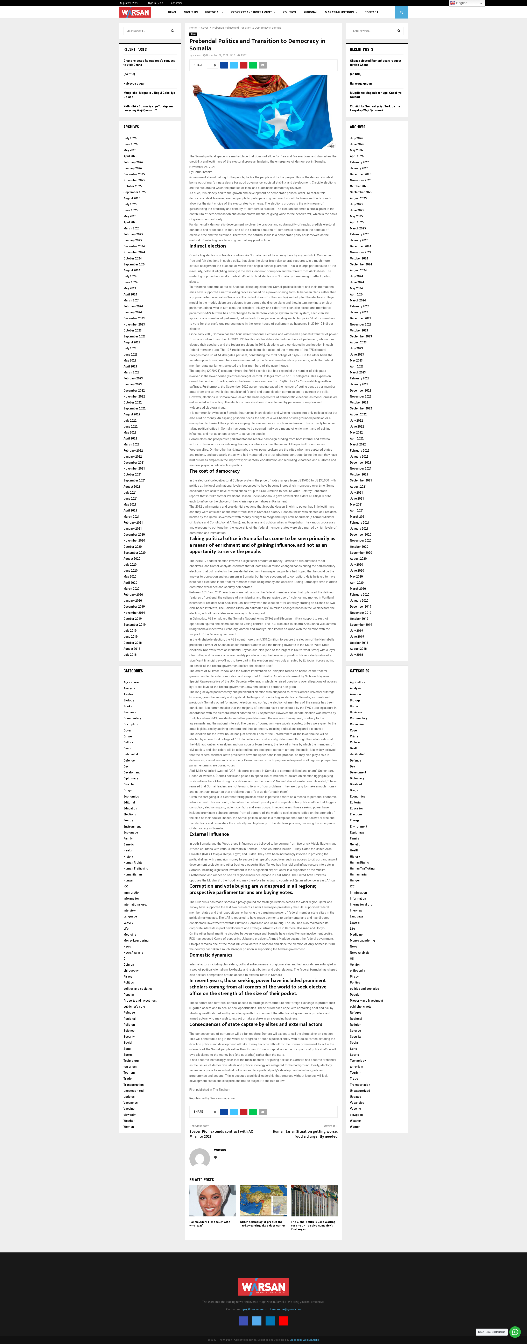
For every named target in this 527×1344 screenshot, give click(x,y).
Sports (128, 1054)
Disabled (129, 784)
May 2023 (130, 360)
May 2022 (130, 432)
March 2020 (131, 588)
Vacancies (131, 1102)
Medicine (130, 934)
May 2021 (130, 504)
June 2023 (131, 354)
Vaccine (129, 1108)
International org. (135, 904)
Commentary (132, 718)
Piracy (128, 976)
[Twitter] (256, 1320)
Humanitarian (133, 874)
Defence (129, 760)
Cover (193, 34)
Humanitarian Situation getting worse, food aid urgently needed (305, 1134)
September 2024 (135, 264)
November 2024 (134, 252)
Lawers (128, 922)
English (461, 3)
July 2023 (130, 348)
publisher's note (134, 1006)
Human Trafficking (136, 868)
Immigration (132, 892)
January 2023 (133, 384)
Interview (130, 910)
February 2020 (133, 594)
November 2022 (134, 396)
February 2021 (133, 522)
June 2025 (131, 210)
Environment (132, 826)
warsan (197, 55)
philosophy (131, 970)
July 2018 (130, 654)
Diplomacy (131, 778)
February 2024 (133, 306)
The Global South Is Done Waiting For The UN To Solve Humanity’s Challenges (313, 1226)
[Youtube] (283, 1320)
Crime (128, 736)
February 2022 (133, 450)
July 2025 (130, 204)
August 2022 (132, 414)
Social (128, 1042)
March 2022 (131, 444)
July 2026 (130, 138)
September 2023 (135, 336)
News (172, 12)
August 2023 (132, 342)
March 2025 (131, 228)
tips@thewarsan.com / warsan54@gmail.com (271, 1309)
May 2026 (130, 150)
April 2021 (130, 510)
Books (128, 706)
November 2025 (134, 180)
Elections (130, 814)
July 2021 (130, 492)
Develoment (132, 772)
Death (127, 748)
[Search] (172, 31)
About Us (190, 12)
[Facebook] (243, 1320)
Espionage (131, 832)
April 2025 (130, 222)
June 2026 (131, 144)
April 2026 (130, 156)
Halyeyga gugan (134, 83)
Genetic (129, 844)
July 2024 (130, 276)
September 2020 (135, 552)
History (128, 856)
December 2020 (134, 534)
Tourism (129, 1072)
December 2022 (134, 390)
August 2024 (132, 270)
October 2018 (133, 642)
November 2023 (134, 324)
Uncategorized (134, 1090)
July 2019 (130, 630)
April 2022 (130, 438)
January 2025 (133, 240)
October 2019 (133, 618)
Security (129, 1036)
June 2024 (131, 282)
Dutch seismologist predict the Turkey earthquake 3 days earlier (262, 1224)
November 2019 (134, 612)
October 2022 (133, 402)
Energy (128, 820)
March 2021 (131, 516)
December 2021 (134, 462)
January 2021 (133, 528)
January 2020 (133, 600)
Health (128, 850)
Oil (125, 958)
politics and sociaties (138, 988)
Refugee (129, 1012)
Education (130, 808)
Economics (176, 3)
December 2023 (134, 318)
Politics (289, 12)
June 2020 (131, 570)
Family (128, 838)
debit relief (131, 754)
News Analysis (133, 952)
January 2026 (133, 168)
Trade (128, 1078)
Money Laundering (136, 940)
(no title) (129, 74)
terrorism (130, 1066)
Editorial (212, 12)
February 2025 (133, 234)
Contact (372, 12)
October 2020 (133, 546)
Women (129, 1126)
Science (129, 1030)
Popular (129, 994)
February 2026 (133, 162)
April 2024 (130, 294)
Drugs (128, 790)
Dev (126, 766)
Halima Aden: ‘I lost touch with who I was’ (209, 1224)
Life (126, 928)
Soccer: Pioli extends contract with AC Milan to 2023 (221, 1134)
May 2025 (130, 216)
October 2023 (133, 330)
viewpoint (130, 1114)
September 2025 (135, 192)
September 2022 (135, 408)
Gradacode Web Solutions (304, 1339)
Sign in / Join (155, 3)
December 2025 (134, 174)
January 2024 (133, 312)
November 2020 (134, 540)
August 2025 (132, 198)
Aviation (129, 694)
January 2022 (133, 456)
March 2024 (131, 300)
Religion (129, 1024)
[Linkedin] (270, 1320)
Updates (129, 1096)
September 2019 (135, 624)
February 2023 (133, 378)
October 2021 (133, 474)
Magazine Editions (339, 12)
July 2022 (130, 420)
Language (130, 916)
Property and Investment (251, 12)
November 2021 (134, 468)
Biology (129, 700)
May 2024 (130, 288)
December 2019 (134, 606)
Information (132, 898)
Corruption (131, 724)
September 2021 (135, 480)
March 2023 (131, 372)
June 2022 (131, 426)
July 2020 (130, 564)
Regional (310, 12)
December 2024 (134, 246)
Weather (129, 1120)
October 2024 (133, 258)
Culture (128, 742)
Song (127, 1048)
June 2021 (131, 498)
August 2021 (132, 486)
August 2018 (132, 648)
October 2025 (133, 186)
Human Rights (133, 862)
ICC (126, 886)
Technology (131, 1060)
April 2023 (130, 366)
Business (130, 712)
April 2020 (130, 582)
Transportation (134, 1084)
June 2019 (131, 636)
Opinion (129, 964)
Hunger (129, 880)
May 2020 (130, 576)
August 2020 (132, 558)
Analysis (129, 688)
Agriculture (131, 682)
